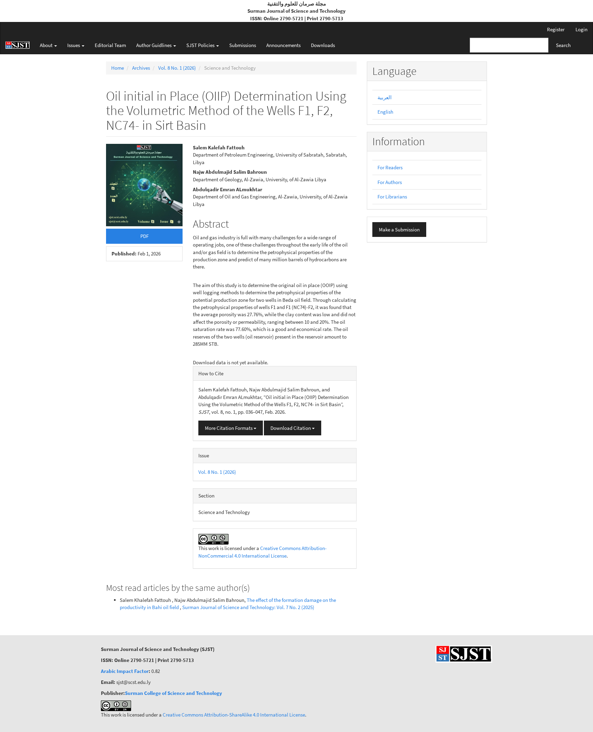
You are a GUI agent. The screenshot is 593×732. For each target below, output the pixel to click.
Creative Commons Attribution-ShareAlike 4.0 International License (234, 714)
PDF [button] (144, 236)
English (385, 111)
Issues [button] (74, 45)
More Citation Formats (229, 428)
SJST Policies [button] (201, 45)
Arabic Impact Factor (125, 671)
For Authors (389, 182)
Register (556, 29)
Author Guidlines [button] (154, 45)
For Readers (390, 167)
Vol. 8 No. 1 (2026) (177, 68)
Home (117, 68)
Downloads (323, 45)
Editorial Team (110, 45)
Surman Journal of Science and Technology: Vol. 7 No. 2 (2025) (248, 607)
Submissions (242, 45)
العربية (384, 97)
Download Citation (291, 428)
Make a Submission (399, 229)
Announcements (283, 45)
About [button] (47, 45)
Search (563, 45)
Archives (141, 68)
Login (581, 29)
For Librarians (392, 196)
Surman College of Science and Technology (173, 693)
